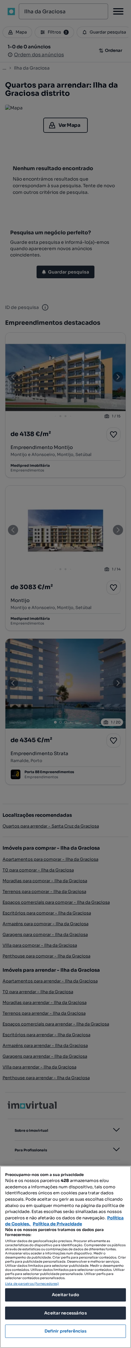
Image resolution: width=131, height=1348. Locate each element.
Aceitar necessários (65, 1313)
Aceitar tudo (65, 1294)
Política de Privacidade (57, 1224)
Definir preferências (66, 1331)
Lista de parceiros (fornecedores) (32, 1284)
